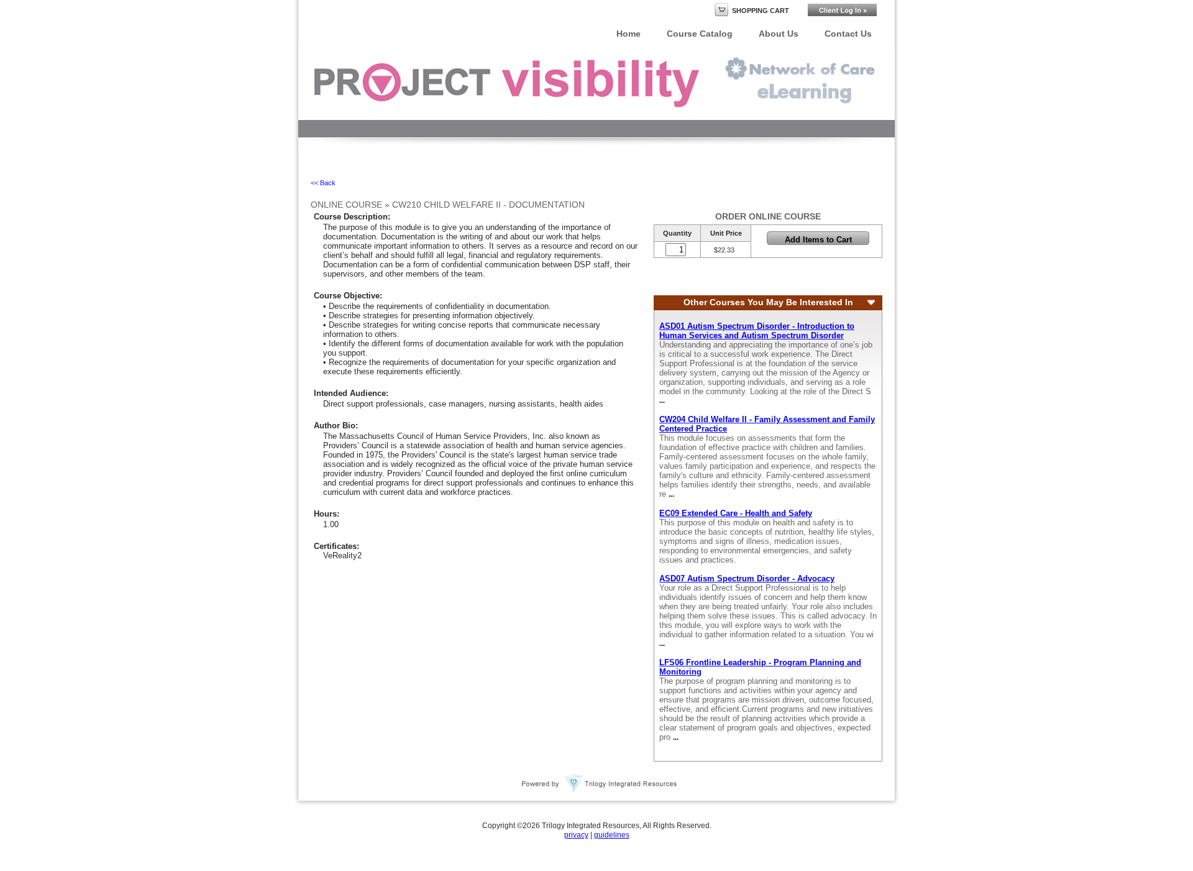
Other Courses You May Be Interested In (768, 302)
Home (628, 34)
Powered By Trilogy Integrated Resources (599, 783)
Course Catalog (700, 34)
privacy (576, 835)
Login (842, 10)
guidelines (611, 835)
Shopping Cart (760, 10)
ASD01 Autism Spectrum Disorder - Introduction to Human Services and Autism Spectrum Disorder (756, 330)
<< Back (323, 183)
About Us (778, 34)
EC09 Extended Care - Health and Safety (735, 513)
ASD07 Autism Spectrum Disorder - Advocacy (746, 578)
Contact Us (848, 34)
